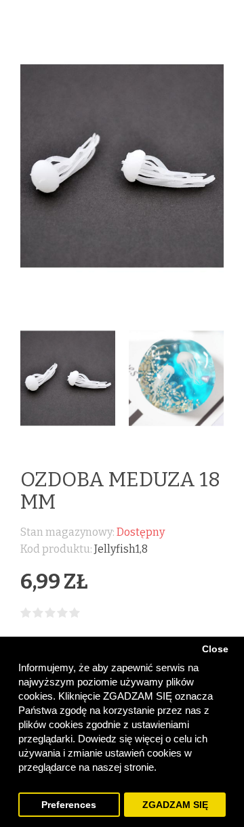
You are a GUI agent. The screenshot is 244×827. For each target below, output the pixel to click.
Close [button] (215, 649)
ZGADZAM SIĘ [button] (175, 805)
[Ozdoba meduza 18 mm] (67, 378)
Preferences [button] (68, 805)
